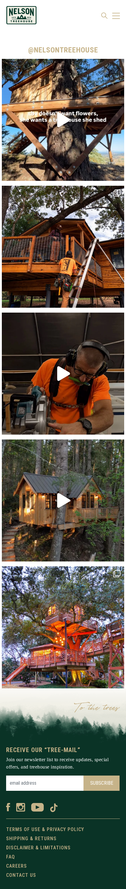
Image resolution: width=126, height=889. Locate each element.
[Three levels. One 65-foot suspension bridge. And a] (63, 627)
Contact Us (21, 875)
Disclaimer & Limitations (38, 848)
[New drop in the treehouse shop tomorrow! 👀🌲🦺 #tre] (63, 374)
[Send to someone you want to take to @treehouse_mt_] (63, 500)
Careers (16, 866)
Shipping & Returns (31, 838)
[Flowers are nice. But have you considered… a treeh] (63, 120)
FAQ (10, 857)
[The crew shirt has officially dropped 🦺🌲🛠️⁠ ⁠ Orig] (63, 247)
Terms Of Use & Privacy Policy (45, 829)
